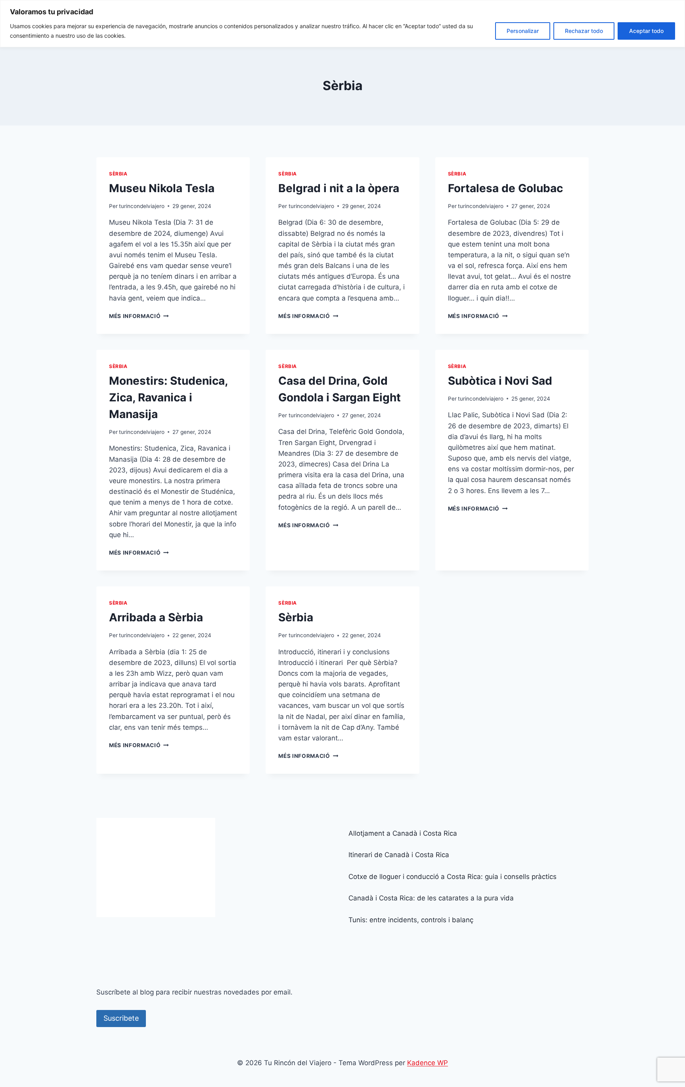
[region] (342, 23)
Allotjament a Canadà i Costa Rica (402, 833)
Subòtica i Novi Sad (500, 380)
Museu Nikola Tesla (161, 188)
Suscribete (121, 1018)
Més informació (139, 316)
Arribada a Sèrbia (156, 617)
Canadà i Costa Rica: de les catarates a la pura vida (431, 898)
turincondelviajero (142, 206)
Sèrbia (118, 174)
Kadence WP (427, 1063)
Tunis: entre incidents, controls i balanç (410, 920)
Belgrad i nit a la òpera (338, 188)
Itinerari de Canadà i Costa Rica (398, 855)
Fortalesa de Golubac (505, 188)
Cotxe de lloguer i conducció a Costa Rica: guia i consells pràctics (452, 877)
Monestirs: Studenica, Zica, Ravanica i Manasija (168, 397)
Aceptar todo (646, 30)
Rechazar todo (584, 30)
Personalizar (523, 30)
